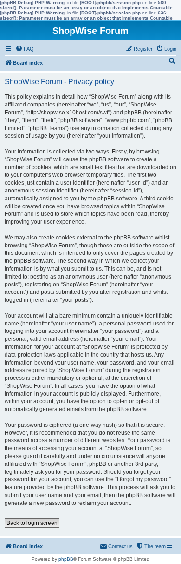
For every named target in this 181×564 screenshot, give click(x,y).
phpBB (65, 559)
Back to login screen (32, 523)
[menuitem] (24, 48)
